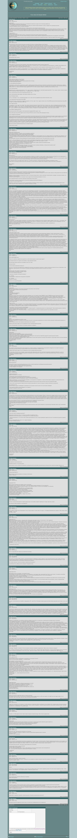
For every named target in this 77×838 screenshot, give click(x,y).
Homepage (37, 3)
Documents (40, 4)
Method (34, 4)
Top (67, 836)
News (42, 3)
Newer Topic (61, 804)
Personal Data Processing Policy (39, 828)
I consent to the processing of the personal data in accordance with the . (27, 828)
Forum (45, 4)
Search (55, 4)
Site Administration (39, 836)
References (50, 4)
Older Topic (66, 804)
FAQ (54, 3)
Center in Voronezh (48, 3)
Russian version (64, 1)
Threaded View (11, 804)
